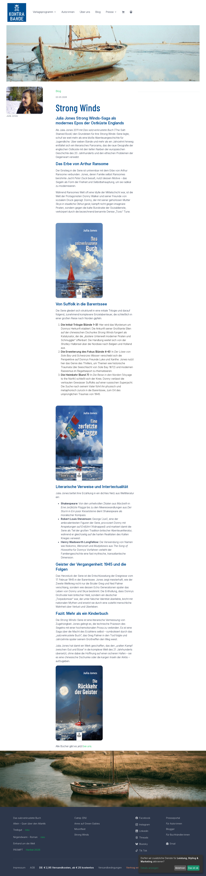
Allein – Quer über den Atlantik (29, 823)
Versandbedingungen (110, 867)
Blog (98, 11)
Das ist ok (193, 868)
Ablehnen (180, 868)
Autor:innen (68, 11)
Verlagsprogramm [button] (43, 11)
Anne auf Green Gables (87, 823)
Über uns (85, 11)
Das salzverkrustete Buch (27, 817)
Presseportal (173, 817)
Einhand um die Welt (24, 843)
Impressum (19, 867)
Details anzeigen (149, 868)
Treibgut (21, 829)
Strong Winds (81, 834)
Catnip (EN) (80, 817)
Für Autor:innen (174, 823)
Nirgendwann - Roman (29, 837)
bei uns (87, 746)
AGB (32, 867)
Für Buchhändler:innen (178, 834)
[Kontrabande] (16, 11)
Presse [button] (110, 11)
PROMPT (26, 849)
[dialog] (170, 864)
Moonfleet (79, 829)
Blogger (170, 829)
